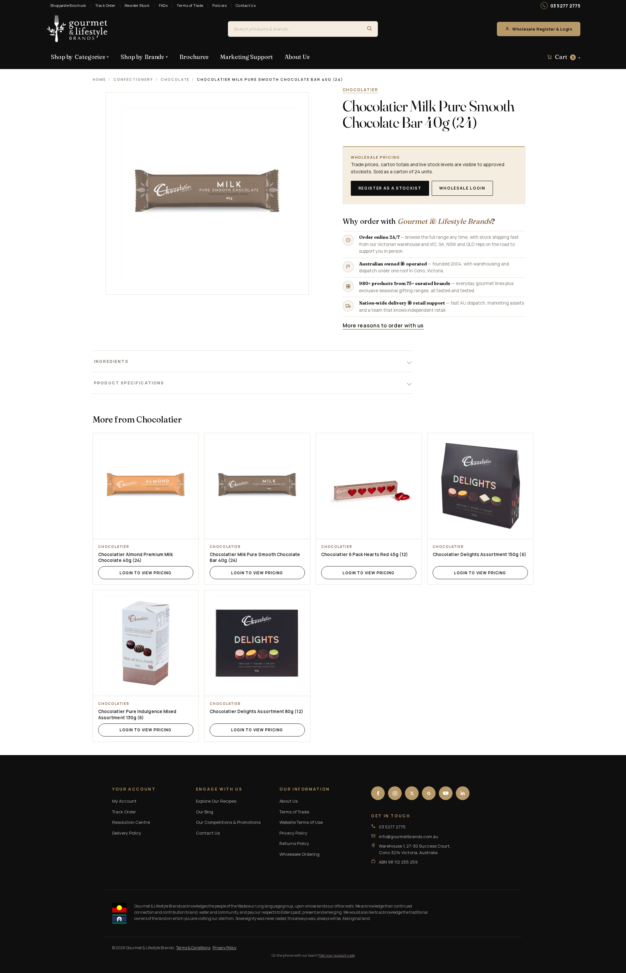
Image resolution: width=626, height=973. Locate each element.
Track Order (105, 5)
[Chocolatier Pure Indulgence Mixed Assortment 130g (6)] (146, 643)
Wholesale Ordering (299, 854)
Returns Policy (294, 843)
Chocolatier (360, 90)
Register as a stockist (390, 188)
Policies (219, 5)
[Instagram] (395, 793)
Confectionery (133, 79)
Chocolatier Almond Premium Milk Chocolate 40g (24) (135, 557)
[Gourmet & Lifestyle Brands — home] (77, 29)
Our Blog (204, 812)
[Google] (429, 793)
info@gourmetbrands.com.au (408, 836)
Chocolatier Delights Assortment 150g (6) (479, 554)
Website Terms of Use (301, 822)
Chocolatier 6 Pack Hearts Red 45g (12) (364, 554)
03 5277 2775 (565, 6)
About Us (297, 57)
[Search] (369, 28)
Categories (80, 57)
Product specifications (129, 383)
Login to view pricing (145, 572)
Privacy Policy (293, 833)
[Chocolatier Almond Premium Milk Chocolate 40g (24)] (146, 486)
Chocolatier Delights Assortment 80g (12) (256, 711)
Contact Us (246, 5)
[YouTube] (446, 793)
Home (99, 79)
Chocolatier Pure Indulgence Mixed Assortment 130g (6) (137, 714)
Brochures (194, 57)
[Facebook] (378, 793)
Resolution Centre (131, 822)
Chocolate (175, 79)
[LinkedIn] (463, 793)
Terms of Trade (190, 5)
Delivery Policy (126, 833)
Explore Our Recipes (216, 801)
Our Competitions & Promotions (228, 822)
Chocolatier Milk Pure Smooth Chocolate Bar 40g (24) (255, 557)
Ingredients (111, 361)
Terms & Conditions (193, 948)
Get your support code (337, 955)
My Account (124, 801)
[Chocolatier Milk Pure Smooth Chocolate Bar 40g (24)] (257, 486)
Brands (144, 57)
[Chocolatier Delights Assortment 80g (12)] (257, 643)
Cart (567, 57)
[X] (412, 793)
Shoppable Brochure (68, 5)
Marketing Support (246, 57)
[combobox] (294, 28)
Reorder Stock (137, 5)
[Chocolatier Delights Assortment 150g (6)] (480, 486)
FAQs (163, 5)
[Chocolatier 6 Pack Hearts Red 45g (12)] (369, 486)
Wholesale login (462, 188)
